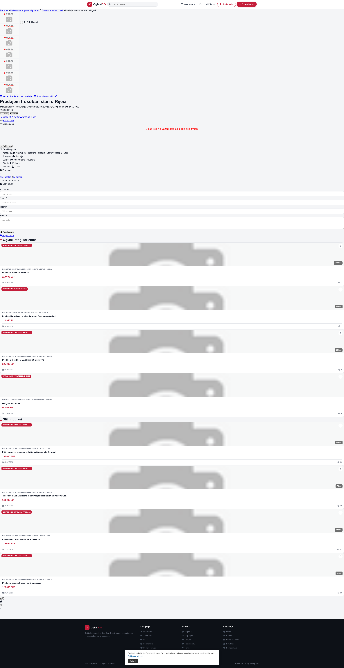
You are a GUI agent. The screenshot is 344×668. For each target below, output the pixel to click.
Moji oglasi (189, 636)
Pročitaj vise (7, 146)
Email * (3, 198)
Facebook (5, 117)
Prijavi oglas (8, 235)
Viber (33, 117)
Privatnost (230, 644)
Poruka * (4, 215)
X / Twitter (15, 117)
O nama (229, 632)
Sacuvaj (5, 114)
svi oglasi (17, 177)
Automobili (147, 636)
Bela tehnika (148, 644)
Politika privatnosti (135, 656)
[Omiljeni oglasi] (200, 4)
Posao (145, 640)
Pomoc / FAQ (231, 648)
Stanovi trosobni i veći (52, 10)
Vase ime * (5, 189)
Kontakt (229, 636)
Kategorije (188, 4)
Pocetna (4, 10)
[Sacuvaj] (340, 246)
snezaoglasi (6, 177)
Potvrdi (133, 661)
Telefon (3, 207)
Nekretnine (147, 632)
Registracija (228, 4)
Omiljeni (188, 640)
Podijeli (15, 114)
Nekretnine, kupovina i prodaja (25, 10)
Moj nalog (188, 632)
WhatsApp (25, 117)
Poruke (187, 648)
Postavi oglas (190, 644)
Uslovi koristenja (232, 640)
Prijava (211, 4)
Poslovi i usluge (149, 648)
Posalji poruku (8, 232)
